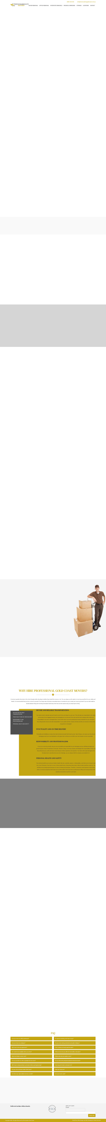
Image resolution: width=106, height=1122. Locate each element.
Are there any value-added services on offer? (22, 1073)
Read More (53, 81)
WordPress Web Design (77, 1120)
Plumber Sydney (56, 1105)
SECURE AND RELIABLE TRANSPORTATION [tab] (18, 713)
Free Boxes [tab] (23, 264)
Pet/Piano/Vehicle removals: (17, 637)
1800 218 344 (70, 2)
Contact (92, 5)
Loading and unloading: (15, 639)
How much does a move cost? (19, 1056)
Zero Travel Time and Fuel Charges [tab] (51, 264)
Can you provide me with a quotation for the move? (24, 1060)
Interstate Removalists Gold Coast (59, 1100)
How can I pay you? (60, 1069)
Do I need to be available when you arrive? (22, 1051)
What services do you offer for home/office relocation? (67, 1051)
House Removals (33, 5)
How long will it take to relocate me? (63, 1065)
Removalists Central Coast (58, 1092)
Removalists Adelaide (57, 1103)
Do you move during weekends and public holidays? (67, 1043)
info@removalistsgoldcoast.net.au (86, 2)
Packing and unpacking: (15, 631)
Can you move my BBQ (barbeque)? (20, 1038)
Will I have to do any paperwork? (19, 1047)
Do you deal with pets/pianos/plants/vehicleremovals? (67, 1060)
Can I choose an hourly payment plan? (64, 1047)
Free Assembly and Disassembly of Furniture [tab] (74, 264)
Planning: (11, 628)
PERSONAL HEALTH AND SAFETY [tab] (21, 724)
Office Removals (44, 5)
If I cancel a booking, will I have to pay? (64, 1038)
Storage (79, 5)
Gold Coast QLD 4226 (79, 1092)
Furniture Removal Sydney (58, 1093)
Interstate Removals (56, 5)
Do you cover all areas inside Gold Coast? (22, 1069)
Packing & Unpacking (69, 5)
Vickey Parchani (97, 1120)
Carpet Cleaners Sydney (58, 1097)
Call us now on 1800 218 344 (21, 375)
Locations (86, 5)
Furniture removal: (14, 634)
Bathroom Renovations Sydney (59, 1095)
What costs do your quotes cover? (63, 1056)
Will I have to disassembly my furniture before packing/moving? (26, 1065)
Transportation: (13, 642)
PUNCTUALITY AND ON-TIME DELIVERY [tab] (22, 717)
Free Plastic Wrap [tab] (34, 264)
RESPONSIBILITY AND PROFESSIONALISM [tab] (18, 720)
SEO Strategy (89, 1120)
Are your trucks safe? (60, 1073)
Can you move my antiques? (18, 1043)
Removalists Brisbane (57, 1098)
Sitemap (13, 1098)
